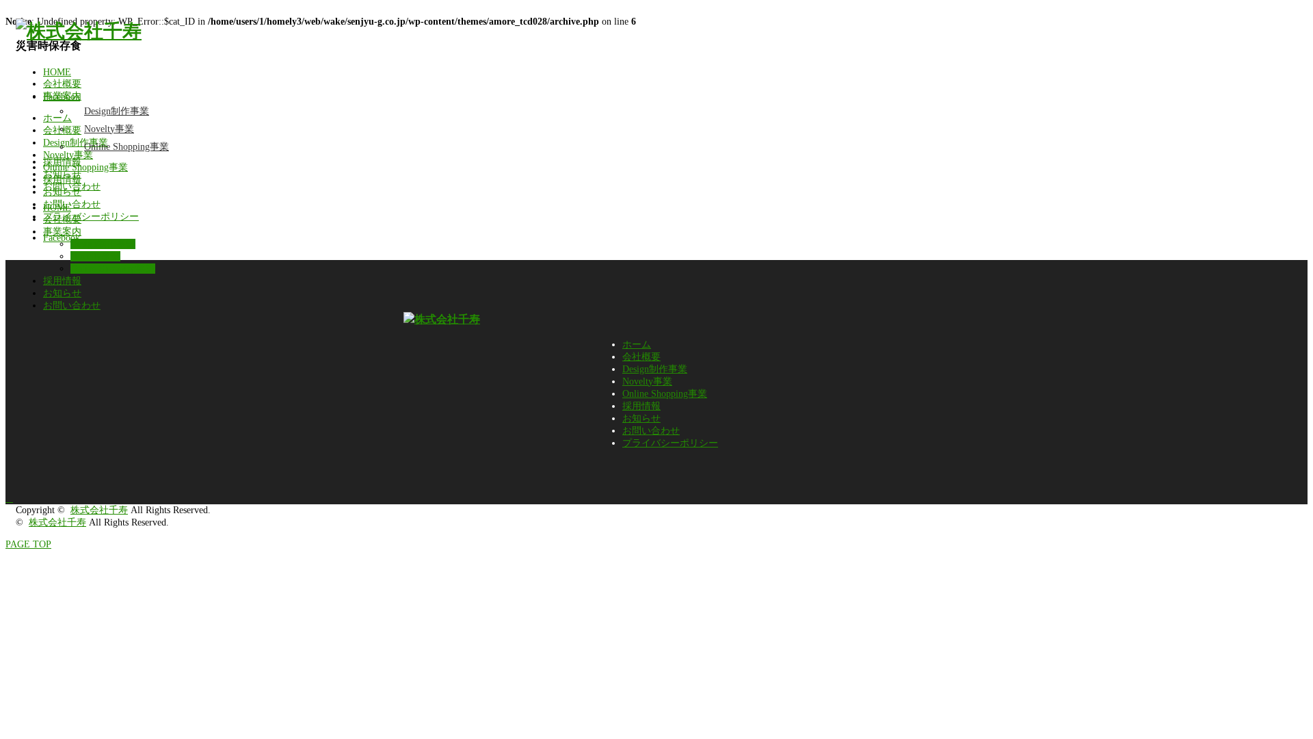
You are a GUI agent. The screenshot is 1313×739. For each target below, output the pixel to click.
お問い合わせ (72, 186)
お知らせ (62, 174)
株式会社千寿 (99, 510)
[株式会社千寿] (79, 31)
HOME (57, 72)
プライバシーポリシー (670, 443)
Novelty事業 (109, 129)
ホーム (636, 344)
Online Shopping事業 (126, 147)
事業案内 (62, 96)
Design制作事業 (116, 111)
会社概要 (62, 84)
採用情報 (62, 162)
